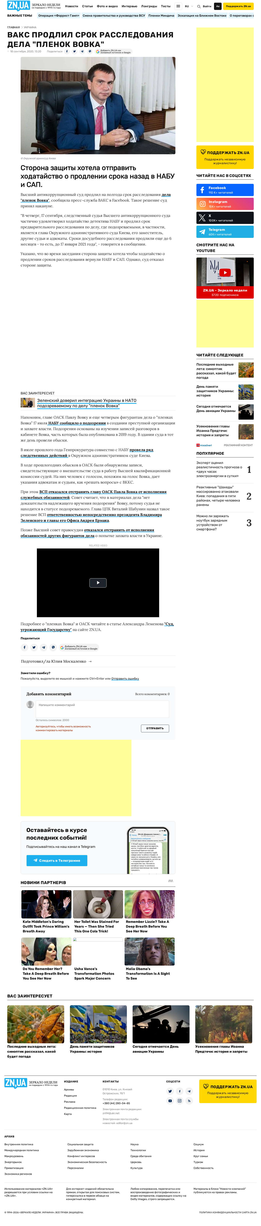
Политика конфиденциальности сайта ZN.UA (228, 1212)
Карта (68, 1114)
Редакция (70, 1095)
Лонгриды (149, 6)
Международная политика (21, 1150)
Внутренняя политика (18, 1144)
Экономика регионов (18, 1174)
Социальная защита (80, 1144)
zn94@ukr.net (111, 1113)
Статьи (87, 6)
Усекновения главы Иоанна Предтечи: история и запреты (213, 430)
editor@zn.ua (124, 1123)
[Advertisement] (76, 778)
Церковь (135, 1162)
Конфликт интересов (81, 1156)
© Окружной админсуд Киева (38, 158)
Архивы (69, 1089)
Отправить (155, 728)
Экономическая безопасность (87, 1162)
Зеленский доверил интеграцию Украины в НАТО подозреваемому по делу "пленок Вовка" (86, 403)
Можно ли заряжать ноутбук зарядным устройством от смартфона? (212, 522)
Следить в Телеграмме (59, 861)
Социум (199, 1144)
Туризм (198, 1162)
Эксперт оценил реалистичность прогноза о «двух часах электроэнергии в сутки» (219, 469)
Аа (218, 6)
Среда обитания (141, 1156)
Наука (134, 1144)
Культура (136, 1168)
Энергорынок (13, 1162)
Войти (207, 6)
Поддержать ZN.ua (238, 6)
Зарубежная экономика (83, 1150)
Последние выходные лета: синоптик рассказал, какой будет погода (216, 371)
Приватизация (14, 1168)
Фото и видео (107, 6)
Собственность (203, 1168)
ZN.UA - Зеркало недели (225, 290)
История (199, 1150)
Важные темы (19, 15)
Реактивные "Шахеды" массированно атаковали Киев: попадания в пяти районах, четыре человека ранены (218, 496)
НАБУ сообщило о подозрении (76, 423)
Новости (71, 6)
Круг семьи (201, 1156)
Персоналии (75, 1168)
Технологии (138, 1150)
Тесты (166, 6)
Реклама (69, 1101)
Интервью (129, 6)
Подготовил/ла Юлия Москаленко (53, 661)
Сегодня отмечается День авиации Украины (216, 408)
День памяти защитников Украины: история (215, 390)
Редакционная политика (80, 1108)
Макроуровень (13, 1156)
